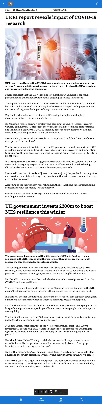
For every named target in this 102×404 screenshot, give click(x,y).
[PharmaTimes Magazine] (50, 4)
